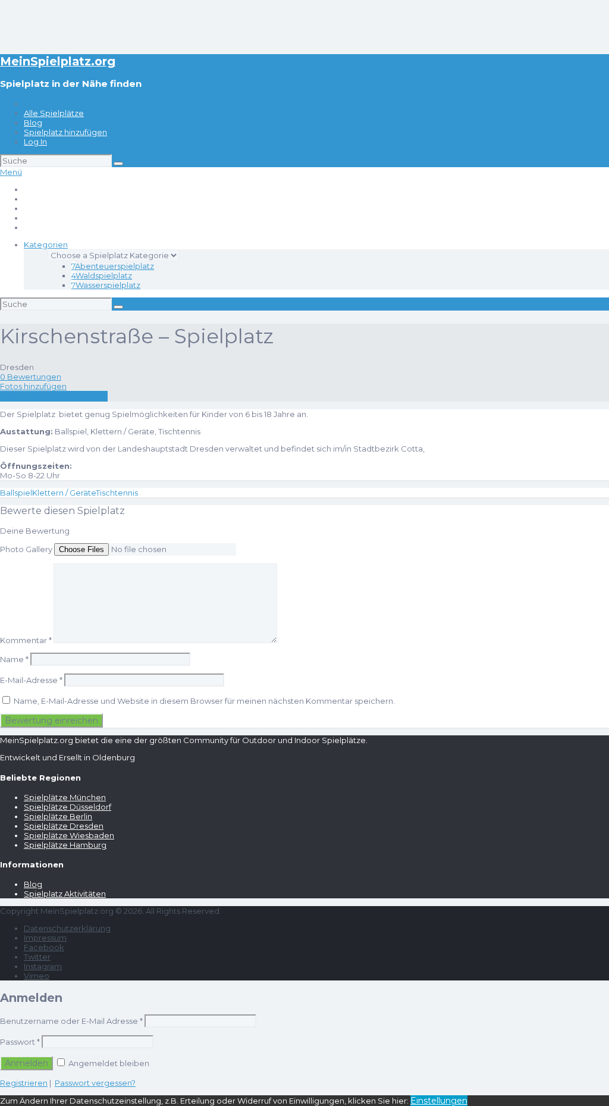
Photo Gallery (26, 549)
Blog (33, 122)
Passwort (20, 1042)
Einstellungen (438, 1100)
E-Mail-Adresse (31, 680)
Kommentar (26, 640)
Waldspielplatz (101, 275)
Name (14, 659)
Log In (35, 141)
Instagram (43, 966)
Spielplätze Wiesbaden (69, 835)
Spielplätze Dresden (63, 826)
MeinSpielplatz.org (57, 61)
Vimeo (36, 975)
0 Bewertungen (30, 376)
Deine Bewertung (35, 530)
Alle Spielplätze (54, 113)
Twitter (37, 956)
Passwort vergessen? (95, 1083)
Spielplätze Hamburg (65, 845)
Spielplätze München (65, 797)
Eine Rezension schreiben (54, 396)
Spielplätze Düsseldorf (67, 807)
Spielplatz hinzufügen (65, 132)
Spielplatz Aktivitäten (65, 893)
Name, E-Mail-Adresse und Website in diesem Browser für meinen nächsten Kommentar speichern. (204, 701)
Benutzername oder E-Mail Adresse (71, 1021)
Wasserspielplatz (105, 285)
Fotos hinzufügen (33, 386)
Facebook (44, 947)
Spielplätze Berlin (58, 816)
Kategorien (46, 244)
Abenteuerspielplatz (112, 266)
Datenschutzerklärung (67, 928)
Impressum (45, 937)
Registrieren (24, 1083)
